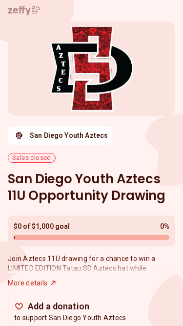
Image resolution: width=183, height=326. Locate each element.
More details (27, 283)
